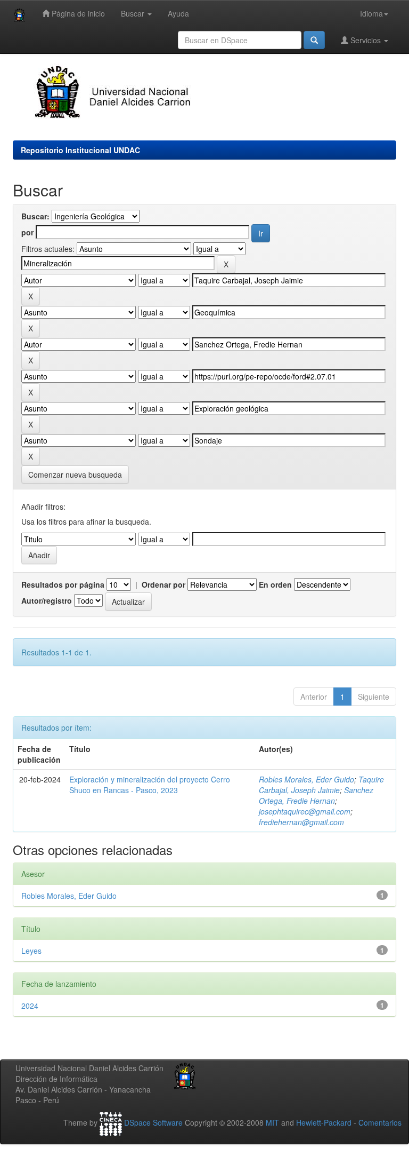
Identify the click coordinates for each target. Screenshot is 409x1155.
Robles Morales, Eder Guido (306, 779)
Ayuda (178, 13)
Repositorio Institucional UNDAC (80, 150)
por (27, 232)
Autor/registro (46, 600)
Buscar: (35, 216)
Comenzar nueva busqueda (75, 474)
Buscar (133, 13)
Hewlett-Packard (323, 1122)
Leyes (31, 950)
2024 (29, 1005)
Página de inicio (77, 13)
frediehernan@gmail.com (301, 822)
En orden (275, 584)
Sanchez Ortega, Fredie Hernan (316, 795)
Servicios (365, 40)
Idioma (371, 13)
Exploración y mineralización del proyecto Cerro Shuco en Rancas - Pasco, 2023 (149, 784)
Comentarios (380, 1122)
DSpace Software (153, 1122)
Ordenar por (163, 584)
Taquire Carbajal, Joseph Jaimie (321, 784)
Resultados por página (62, 584)
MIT (272, 1122)
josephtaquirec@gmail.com (304, 811)
